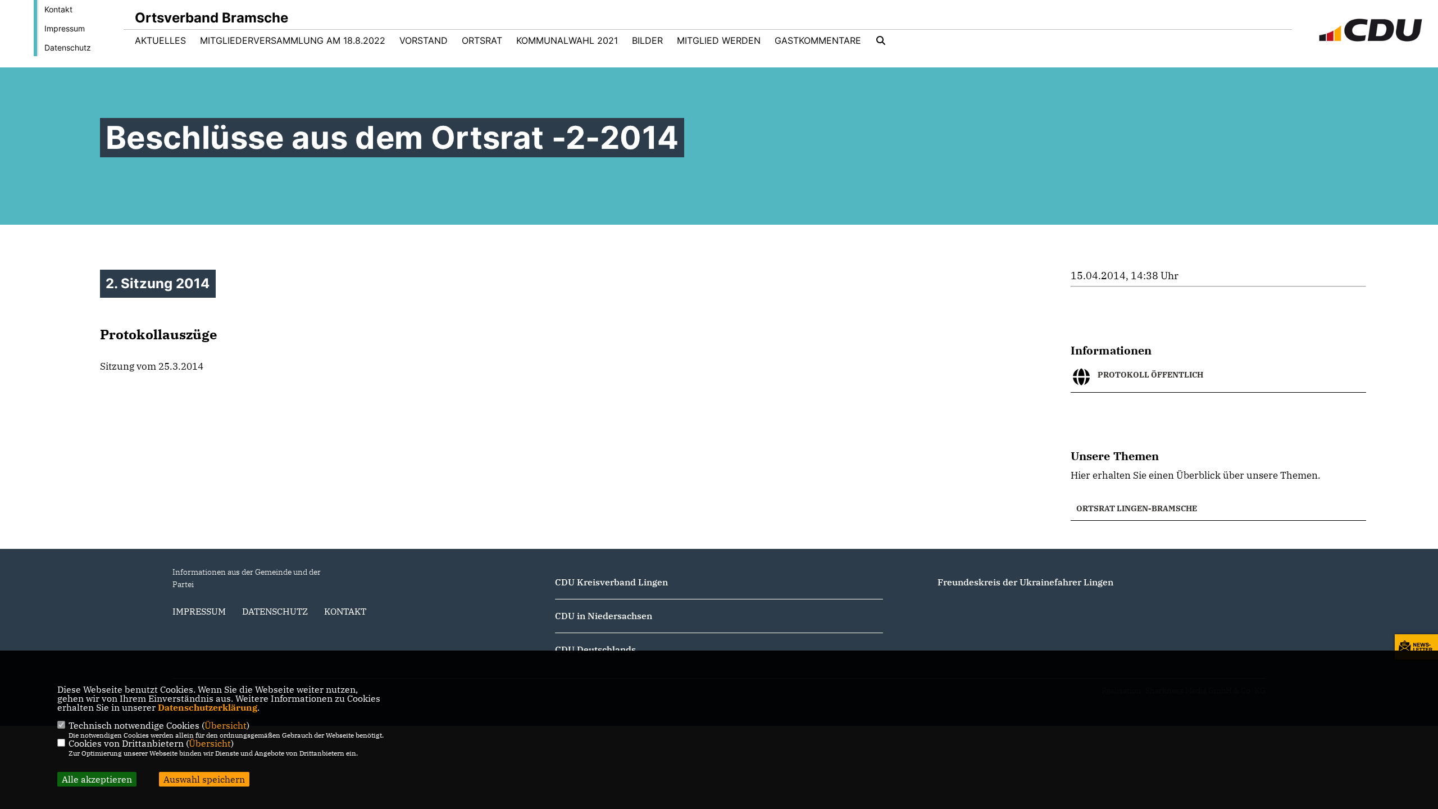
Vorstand (423, 40)
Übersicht (225, 725)
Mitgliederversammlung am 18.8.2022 (292, 40)
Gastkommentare (818, 40)
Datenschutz (67, 47)
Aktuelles (160, 40)
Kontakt (58, 9)
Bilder (647, 40)
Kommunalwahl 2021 (567, 40)
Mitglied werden (719, 40)
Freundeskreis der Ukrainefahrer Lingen (1025, 582)
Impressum (64, 28)
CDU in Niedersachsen (603, 615)
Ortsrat (482, 40)
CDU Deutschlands (595, 649)
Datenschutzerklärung (207, 707)
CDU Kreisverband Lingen (611, 582)
